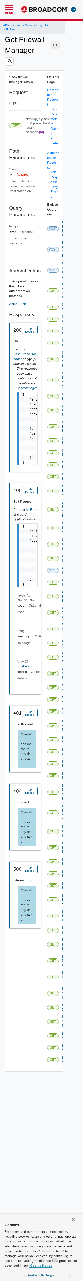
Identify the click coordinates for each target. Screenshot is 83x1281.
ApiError (32, 509)
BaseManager (27, 388)
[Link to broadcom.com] (44, 9)
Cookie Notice (40, 1265)
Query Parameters (54, 138)
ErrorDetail (24, 666)
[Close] (73, 1219)
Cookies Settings (40, 1275)
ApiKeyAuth (17, 304)
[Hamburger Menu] (9, 7)
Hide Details (29, 330)
